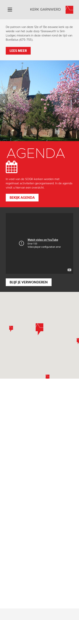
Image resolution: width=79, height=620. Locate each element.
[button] (11, 328)
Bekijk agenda (22, 197)
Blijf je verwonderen (29, 282)
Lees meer (18, 51)
